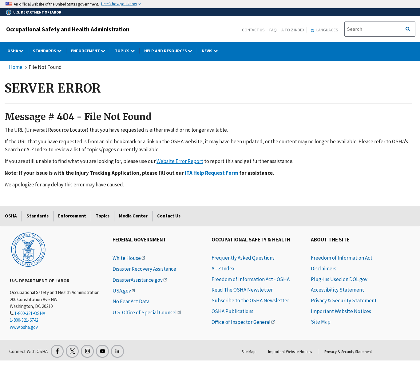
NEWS (207, 51)
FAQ (273, 30)
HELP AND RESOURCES (166, 51)
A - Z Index (223, 268)
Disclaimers (323, 268)
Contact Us (253, 30)
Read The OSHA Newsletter (242, 289)
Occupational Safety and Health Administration (67, 29)
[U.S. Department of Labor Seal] (28, 249)
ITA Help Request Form (211, 172)
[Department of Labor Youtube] (102, 351)
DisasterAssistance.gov (138, 280)
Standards (45, 51)
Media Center (133, 216)
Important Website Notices (341, 311)
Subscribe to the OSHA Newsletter (250, 300)
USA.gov (122, 290)
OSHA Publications (232, 311)
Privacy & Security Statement (344, 300)
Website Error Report (180, 161)
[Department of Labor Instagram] (87, 351)
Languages (326, 30)
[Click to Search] (407, 29)
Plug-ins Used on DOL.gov (339, 279)
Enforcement (86, 51)
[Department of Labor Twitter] (72, 351)
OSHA (13, 51)
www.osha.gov (24, 327)
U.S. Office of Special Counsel (145, 312)
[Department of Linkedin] (117, 351)
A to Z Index (292, 30)
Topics (122, 51)
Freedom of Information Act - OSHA (251, 279)
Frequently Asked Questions (243, 257)
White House (127, 258)
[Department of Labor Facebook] (57, 351)
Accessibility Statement (337, 289)
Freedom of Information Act (341, 257)
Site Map (321, 321)
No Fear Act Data (131, 301)
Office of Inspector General (241, 322)
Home (15, 67)
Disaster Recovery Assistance (144, 268)
